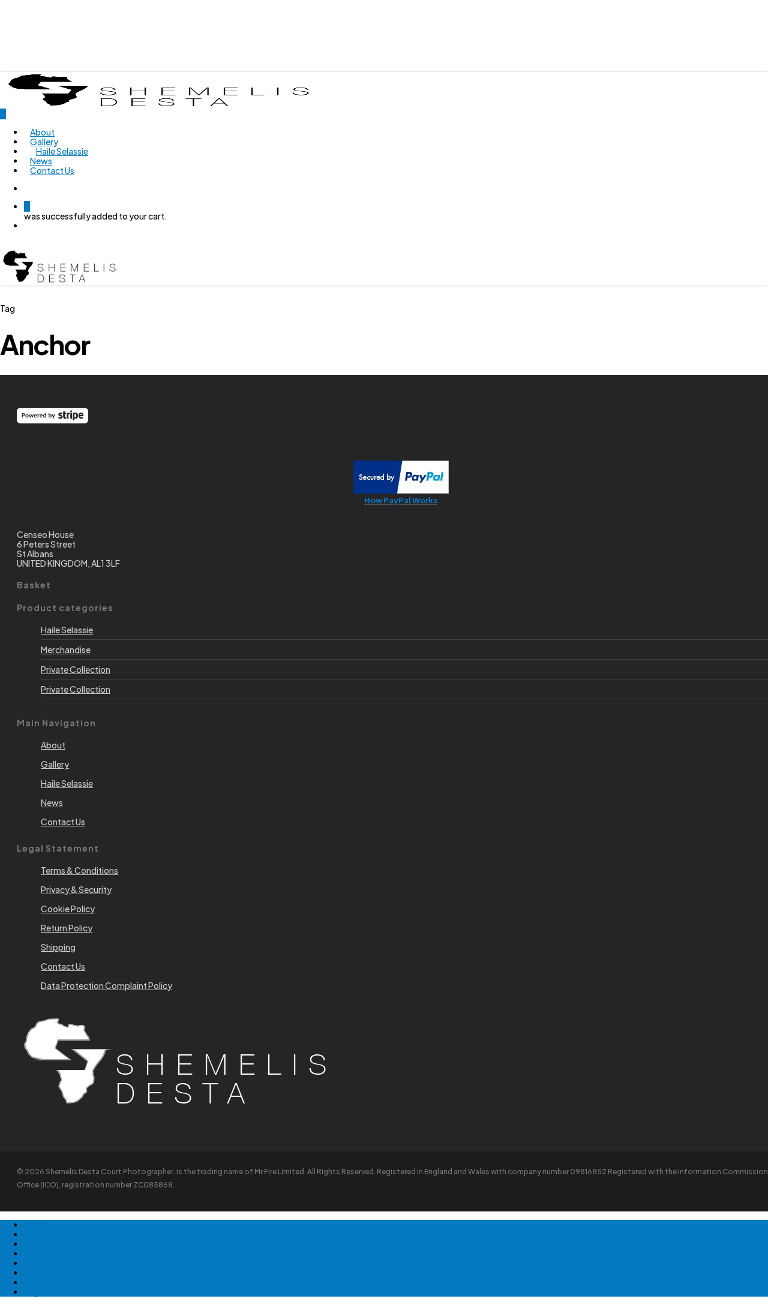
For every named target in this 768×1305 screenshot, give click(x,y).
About (36, 1234)
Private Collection (75, 669)
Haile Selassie (67, 629)
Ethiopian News (54, 1243)
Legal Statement (56, 1291)
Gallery (38, 1253)
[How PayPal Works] (401, 490)
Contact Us (46, 1263)
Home (36, 1224)
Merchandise (66, 649)
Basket (38, 1282)
